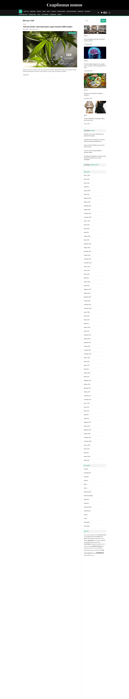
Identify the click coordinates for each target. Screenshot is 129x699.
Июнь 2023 (86, 319)
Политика (87, 11)
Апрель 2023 (87, 327)
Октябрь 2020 (87, 437)
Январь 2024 (87, 293)
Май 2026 (86, 186)
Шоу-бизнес (45, 14)
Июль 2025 (86, 224)
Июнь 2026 (86, 183)
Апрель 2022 (87, 373)
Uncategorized (87, 473)
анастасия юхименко (90, 534)
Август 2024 (87, 266)
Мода (44, 11)
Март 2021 (86, 418)
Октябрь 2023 (87, 304)
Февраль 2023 (87, 335)
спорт (96, 550)
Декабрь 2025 (87, 205)
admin (27, 29)
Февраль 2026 (87, 198)
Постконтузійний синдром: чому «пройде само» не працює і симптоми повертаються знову (95, 65)
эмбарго (92, 555)
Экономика (53, 14)
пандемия (86, 548)
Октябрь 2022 (87, 350)
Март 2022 (86, 376)
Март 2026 (86, 194)
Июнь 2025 (86, 228)
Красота (39, 11)
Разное (59, 14)
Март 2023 (86, 331)
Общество (80, 11)
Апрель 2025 (87, 236)
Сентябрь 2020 (87, 441)
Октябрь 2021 (87, 395)
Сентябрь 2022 (87, 354)
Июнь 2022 (86, 365)
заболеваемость (98, 538)
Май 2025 (86, 232)
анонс (96, 534)
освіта (102, 546)
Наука (48, 11)
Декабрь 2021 (87, 388)
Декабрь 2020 (87, 430)
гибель (101, 536)
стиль (99, 550)
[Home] (20, 11)
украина (100, 553)
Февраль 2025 (87, 243)
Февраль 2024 (87, 289)
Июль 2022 (86, 361)
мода (99, 546)
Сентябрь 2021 (87, 399)
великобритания (102, 534)
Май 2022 (86, 369)
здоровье (91, 540)
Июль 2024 (86, 270)
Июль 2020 (86, 449)
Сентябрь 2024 (87, 262)
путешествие (99, 548)
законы (86, 540)
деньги (86, 538)
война (98, 536)
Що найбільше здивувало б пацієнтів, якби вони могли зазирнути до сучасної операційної (95, 158)
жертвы (93, 538)
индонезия (103, 540)
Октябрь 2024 (87, 259)
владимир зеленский (92, 536)
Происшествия (23, 14)
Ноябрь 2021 (87, 392)
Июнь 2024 (86, 274)
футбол (89, 555)
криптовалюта (99, 544)
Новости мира (61, 11)
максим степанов (87, 546)
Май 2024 (86, 278)
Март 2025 (86, 240)
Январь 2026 (87, 202)
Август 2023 (87, 312)
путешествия (87, 550)
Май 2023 (86, 323)
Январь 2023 (87, 338)
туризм (90, 553)
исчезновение (87, 542)
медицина (94, 546)
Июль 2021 (86, 407)
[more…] (64, 71)
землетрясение (97, 540)
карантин (92, 542)
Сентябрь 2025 (87, 217)
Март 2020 (86, 460)
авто (85, 534)
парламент (90, 548)
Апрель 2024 (87, 281)
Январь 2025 (87, 247)
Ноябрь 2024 (87, 255)
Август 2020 (87, 445)
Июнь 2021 (86, 411)
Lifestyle (26, 11)
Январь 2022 (87, 384)
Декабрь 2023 (87, 297)
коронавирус (87, 544)
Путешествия (32, 14)
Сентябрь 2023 (87, 308)
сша (102, 550)
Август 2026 (87, 175)
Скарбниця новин (64, 5)
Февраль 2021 (87, 422)
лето (104, 544)
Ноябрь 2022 (87, 346)
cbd (27, 74)
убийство (94, 553)
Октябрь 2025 (87, 213)
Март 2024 (86, 285)
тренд (85, 553)
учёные (85, 555)
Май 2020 (86, 452)
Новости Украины (71, 11)
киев (99, 542)
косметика (93, 544)
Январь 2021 (87, 426)
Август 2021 (87, 403)
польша (94, 548)
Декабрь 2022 (87, 342)
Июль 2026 (86, 179)
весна (85, 536)
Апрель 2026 (87, 190)
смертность (92, 550)
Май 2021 (86, 414)
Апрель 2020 (87, 456)
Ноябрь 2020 (87, 433)
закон (103, 538)
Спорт (39, 14)
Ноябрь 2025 (87, 209)
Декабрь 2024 (87, 251)
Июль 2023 (86, 316)
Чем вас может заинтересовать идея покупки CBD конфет (47, 27)
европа (89, 538)
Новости (53, 11)
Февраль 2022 (87, 380)
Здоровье (32, 11)
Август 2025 (87, 221)
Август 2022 (87, 357)
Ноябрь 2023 (87, 300)
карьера (96, 542)
